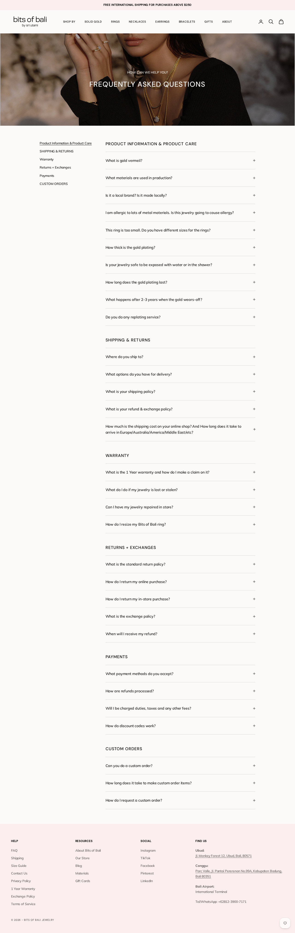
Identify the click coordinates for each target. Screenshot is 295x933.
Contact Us (19, 873)
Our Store (82, 858)
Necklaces (137, 22)
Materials (82, 873)
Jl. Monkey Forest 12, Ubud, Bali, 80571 (223, 856)
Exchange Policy (23, 896)
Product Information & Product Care (65, 143)
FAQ (14, 850)
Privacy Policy (21, 881)
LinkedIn (147, 881)
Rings (115, 22)
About (227, 22)
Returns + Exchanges (55, 167)
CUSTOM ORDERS (54, 183)
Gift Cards (82, 881)
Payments (47, 175)
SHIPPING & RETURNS (56, 151)
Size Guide (19, 866)
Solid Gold (93, 22)
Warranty (46, 159)
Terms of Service (23, 904)
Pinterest (147, 873)
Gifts (208, 22)
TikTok (145, 858)
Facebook (148, 866)
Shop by (69, 22)
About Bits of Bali (88, 850)
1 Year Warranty (23, 889)
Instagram (148, 850)
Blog (78, 866)
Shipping (17, 858)
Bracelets (187, 22)
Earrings (162, 22)
